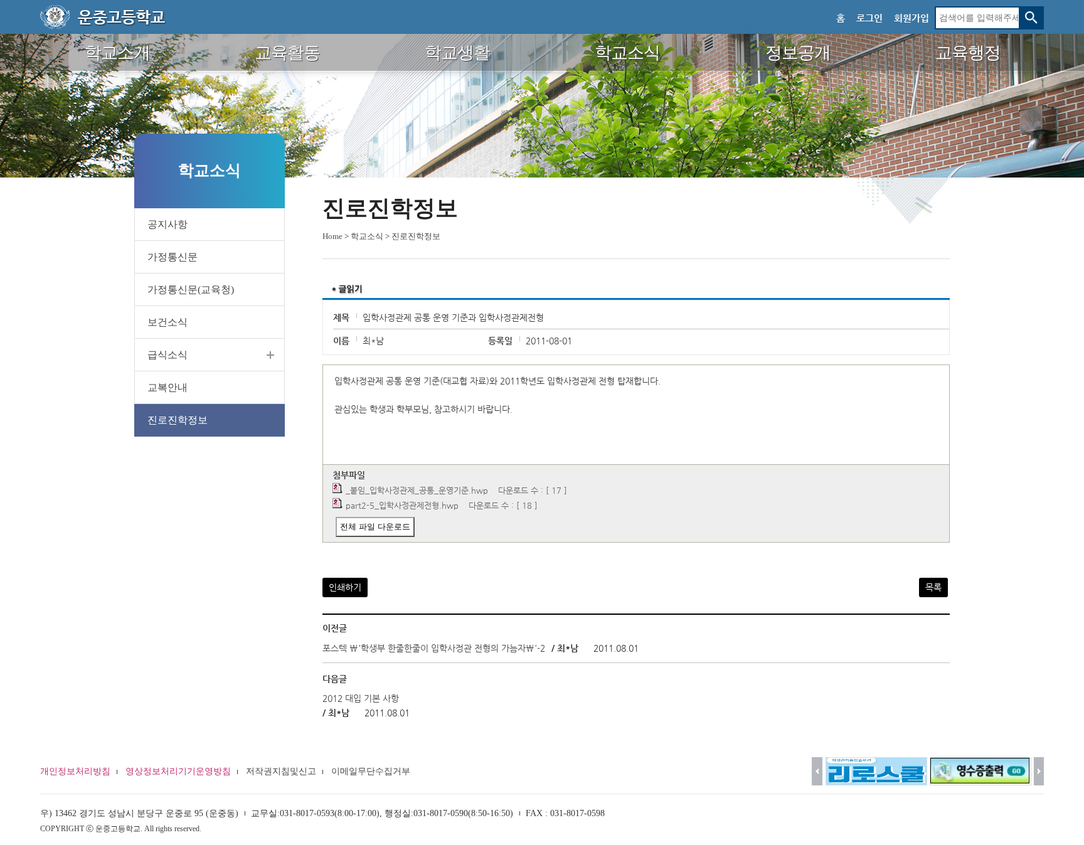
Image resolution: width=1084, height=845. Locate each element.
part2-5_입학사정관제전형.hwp (402, 505)
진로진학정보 (177, 420)
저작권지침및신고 (281, 771)
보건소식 (167, 322)
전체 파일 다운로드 (375, 526)
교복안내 (167, 387)
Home (332, 236)
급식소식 (167, 354)
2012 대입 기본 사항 (360, 698)
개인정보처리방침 (75, 771)
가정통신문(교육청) (190, 289)
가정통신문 (172, 257)
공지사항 (167, 224)
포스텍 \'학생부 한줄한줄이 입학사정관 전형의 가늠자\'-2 (433, 648)
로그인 (869, 18)
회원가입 (911, 18)
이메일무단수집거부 (370, 771)
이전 (817, 771)
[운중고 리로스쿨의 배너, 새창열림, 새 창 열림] (876, 771)
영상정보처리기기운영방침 (178, 771)
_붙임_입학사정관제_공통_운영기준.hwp (417, 490)
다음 (1039, 771)
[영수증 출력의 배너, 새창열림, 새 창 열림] (980, 771)
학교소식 (367, 236)
